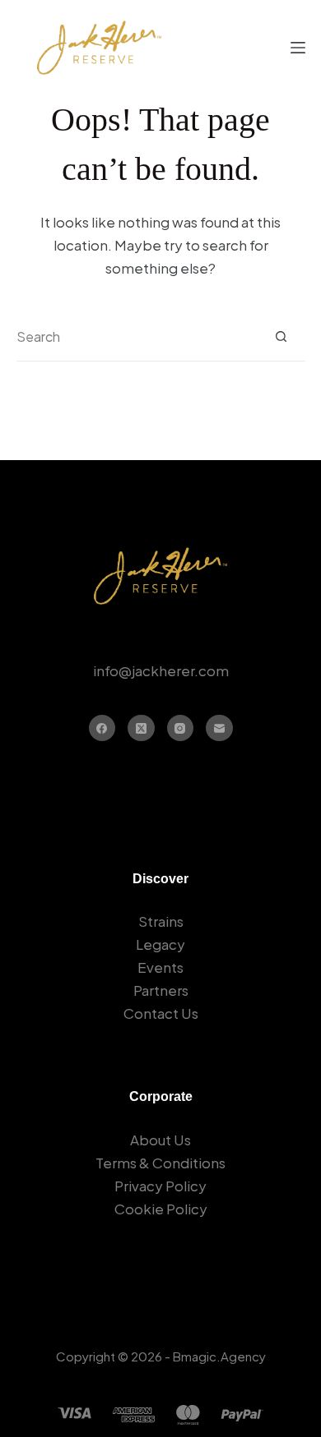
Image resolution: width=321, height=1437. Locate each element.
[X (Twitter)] (141, 728)
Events (160, 967)
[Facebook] (102, 728)
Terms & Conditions (160, 1163)
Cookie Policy (160, 1209)
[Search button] (281, 336)
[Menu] (298, 47)
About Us (160, 1140)
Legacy (160, 944)
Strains (161, 921)
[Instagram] (180, 728)
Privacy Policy (160, 1186)
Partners (160, 990)
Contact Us (160, 1013)
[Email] (219, 728)
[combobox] (136, 337)
